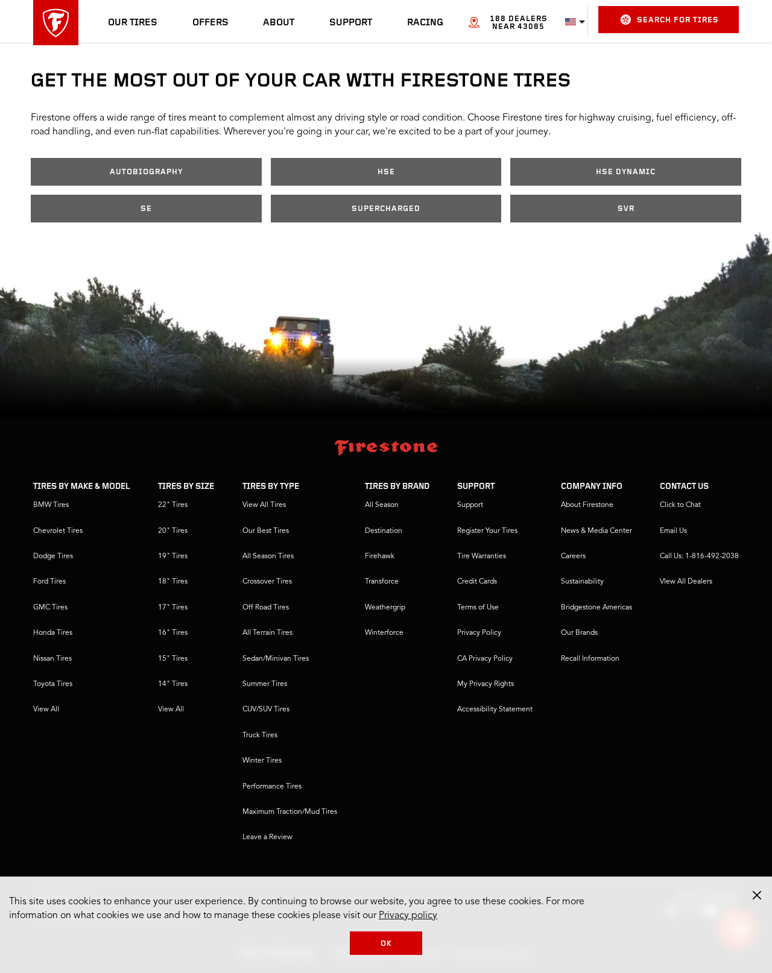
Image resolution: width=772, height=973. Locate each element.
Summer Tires (264, 684)
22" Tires (173, 505)
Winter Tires (262, 760)
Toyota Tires (52, 684)
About (278, 23)
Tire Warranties (481, 556)
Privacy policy (408, 916)
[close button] (757, 895)
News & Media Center (596, 531)
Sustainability (582, 581)
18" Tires (173, 581)
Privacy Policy (479, 633)
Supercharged (386, 209)
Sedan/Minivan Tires (275, 659)
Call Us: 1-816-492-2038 (699, 556)
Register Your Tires (487, 531)
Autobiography (146, 172)
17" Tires (173, 607)
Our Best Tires (265, 531)
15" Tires (173, 659)
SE (146, 209)
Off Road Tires (265, 607)
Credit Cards (477, 581)
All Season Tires (268, 556)
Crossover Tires (267, 581)
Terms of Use (478, 607)
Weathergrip (385, 607)
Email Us (673, 531)
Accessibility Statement (495, 709)
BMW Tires (51, 505)
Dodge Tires (53, 556)
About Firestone (587, 505)
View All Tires (264, 505)
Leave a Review (267, 837)
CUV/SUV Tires (266, 709)
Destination (383, 531)
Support (350, 23)
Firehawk (379, 556)
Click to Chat (680, 505)
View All (46, 709)
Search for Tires (678, 20)
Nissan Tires (52, 659)
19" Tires (173, 556)
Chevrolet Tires (58, 531)
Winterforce (384, 633)
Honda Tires (52, 633)
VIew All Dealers (686, 581)
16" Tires (173, 633)
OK (386, 944)
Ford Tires (49, 581)
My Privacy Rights (485, 684)
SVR (626, 209)
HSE (386, 172)
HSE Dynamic (626, 172)
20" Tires (173, 531)
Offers (210, 23)
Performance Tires (272, 786)
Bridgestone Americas (596, 607)
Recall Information (590, 659)
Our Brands (579, 633)
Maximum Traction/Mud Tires (289, 812)
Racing (425, 23)
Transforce (382, 581)
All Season (382, 505)
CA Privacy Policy (485, 659)
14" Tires (173, 684)
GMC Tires (50, 607)
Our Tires (132, 23)
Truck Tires (259, 735)
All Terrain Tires (267, 633)
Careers (573, 556)
